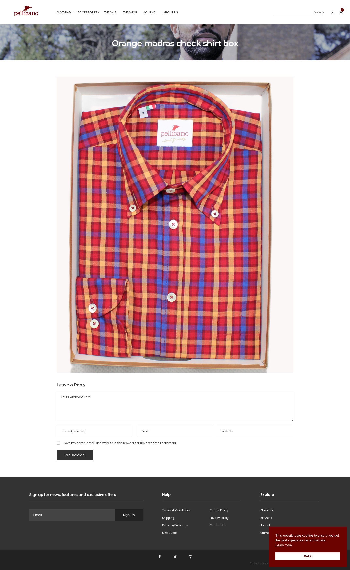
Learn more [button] (283, 545)
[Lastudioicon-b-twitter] (175, 556)
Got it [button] (308, 556)
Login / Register (332, 12)
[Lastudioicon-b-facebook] (159, 556)
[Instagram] (190, 556)
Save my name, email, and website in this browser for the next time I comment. (120, 443)
